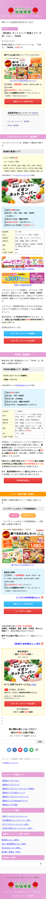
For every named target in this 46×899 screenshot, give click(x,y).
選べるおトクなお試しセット (23, 565)
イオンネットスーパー (23, 175)
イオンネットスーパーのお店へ (23, 341)
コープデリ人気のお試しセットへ (23, 80)
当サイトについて (26, 877)
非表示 (35, 113)
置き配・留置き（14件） (11, 852)
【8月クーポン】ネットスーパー (15, 816)
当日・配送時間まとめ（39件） (14, 844)
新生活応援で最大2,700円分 (23, 269)
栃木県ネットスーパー (11, 763)
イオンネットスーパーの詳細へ (23, 333)
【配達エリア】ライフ (11, 785)
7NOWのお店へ (23, 480)
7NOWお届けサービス (23, 385)
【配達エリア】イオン (11, 780)
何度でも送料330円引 (23, 285)
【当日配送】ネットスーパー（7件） (16, 820)
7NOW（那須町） (13, 125)
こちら (33, 684)
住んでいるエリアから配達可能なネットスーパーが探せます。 (23, 892)
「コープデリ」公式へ (23, 611)
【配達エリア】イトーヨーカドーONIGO (18, 789)
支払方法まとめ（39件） (12, 848)
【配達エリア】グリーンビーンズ (15, 797)
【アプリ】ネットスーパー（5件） (16, 824)
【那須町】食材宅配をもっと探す (27, 644)
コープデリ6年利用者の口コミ (28, 597)
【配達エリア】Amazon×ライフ (15, 801)
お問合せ (36, 877)
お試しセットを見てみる (23, 101)
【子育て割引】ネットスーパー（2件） (17, 828)
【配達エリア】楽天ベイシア (13, 793)
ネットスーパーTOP (13, 877)
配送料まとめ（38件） (11, 840)
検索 (40, 742)
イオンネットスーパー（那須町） (18, 121)
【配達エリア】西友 (10, 805)
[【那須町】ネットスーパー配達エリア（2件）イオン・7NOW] (26, 750)
